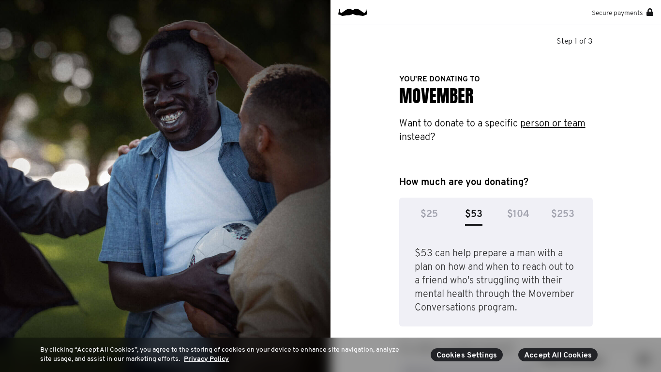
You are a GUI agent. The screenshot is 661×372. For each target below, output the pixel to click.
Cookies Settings (466, 355)
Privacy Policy (206, 359)
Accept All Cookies (558, 355)
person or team (553, 124)
